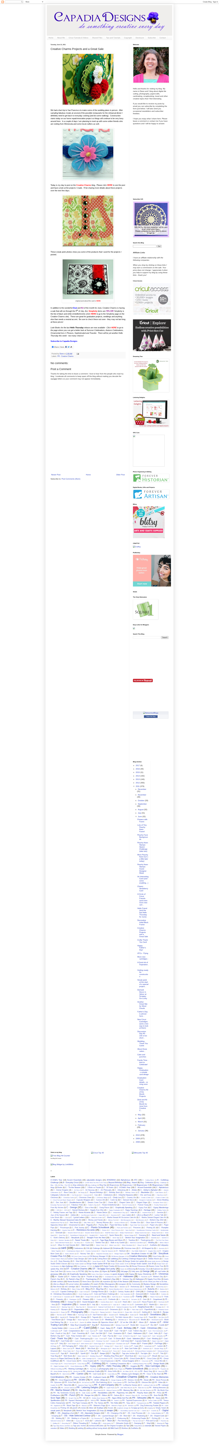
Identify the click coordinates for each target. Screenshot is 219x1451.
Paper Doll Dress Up (67, 1358)
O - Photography (75, 1312)
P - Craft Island (123, 1341)
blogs (52, 1187)
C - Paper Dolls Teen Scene (136, 1225)
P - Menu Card (65, 1348)
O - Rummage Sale (82, 1315)
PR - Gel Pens (129, 1382)
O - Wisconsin (131, 1319)
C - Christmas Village (100, 1197)
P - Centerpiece (86, 1341)
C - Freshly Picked (157, 1205)
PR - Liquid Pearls (109, 1387)
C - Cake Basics (158, 1192)
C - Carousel (85, 1195)
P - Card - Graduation (114, 1333)
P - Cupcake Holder (139, 1341)
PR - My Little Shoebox (144, 1390)
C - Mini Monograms (124, 1220)
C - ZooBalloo (152, 1245)
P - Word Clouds (141, 1356)
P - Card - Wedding (151, 1339)
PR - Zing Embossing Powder (147, 1405)
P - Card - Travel (98, 1338)
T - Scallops (93, 1423)
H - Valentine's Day (107, 1279)
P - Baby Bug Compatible (77, 1325)
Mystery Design (149, 1284)
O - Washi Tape (80, 1319)
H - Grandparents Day (110, 1276)
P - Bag (92, 1325)
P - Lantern (158, 1346)
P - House (115, 1346)
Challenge (96, 1248)
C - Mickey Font (111, 1220)
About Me (61, 38)
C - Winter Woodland (125, 1245)
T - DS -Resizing (94, 1418)
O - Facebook (125, 1296)
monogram (122, 1284)
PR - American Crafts (91, 1371)
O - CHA (136, 1291)
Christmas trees (130, 1248)
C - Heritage (146, 1210)
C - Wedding (149, 1243)
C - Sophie (100, 1235)
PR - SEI (82, 1398)
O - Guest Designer (87, 1302)
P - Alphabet (151, 1322)
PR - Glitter (158, 1382)
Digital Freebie (109, 1266)
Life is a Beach (59, 1284)
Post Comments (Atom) (71, 479)
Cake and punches (141, 1056)
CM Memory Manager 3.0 (98, 1256)
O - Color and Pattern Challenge (103, 1294)
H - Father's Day (74, 1277)
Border (59, 1187)
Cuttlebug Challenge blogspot (132, 1259)
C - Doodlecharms (73, 1202)
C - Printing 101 (149, 1228)
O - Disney (103, 1297)
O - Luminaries (137, 1304)
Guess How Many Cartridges (100, 1274)
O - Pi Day (91, 1312)
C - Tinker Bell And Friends (61, 1242)
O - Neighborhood (142, 1307)
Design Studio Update (77, 1263)
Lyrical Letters (74, 1284)
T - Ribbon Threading (78, 1423)
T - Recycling (64, 1423)
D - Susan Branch (95, 1261)
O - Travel (149, 1317)
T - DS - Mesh (122, 1416)
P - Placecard (104, 1351)
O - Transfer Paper (137, 1317)
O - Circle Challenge (82, 1294)
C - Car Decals (74, 1195)
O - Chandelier (161, 1291)
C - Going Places (103, 1207)
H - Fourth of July (91, 1277)
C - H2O (64, 1210)
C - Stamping (141, 1235)
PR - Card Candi (95, 1374)
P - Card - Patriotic (91, 1336)
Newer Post (55, 475)
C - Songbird (91, 1235)
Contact (163, 38)
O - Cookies (162, 1294)
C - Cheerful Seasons (124, 1195)
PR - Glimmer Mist (145, 1382)
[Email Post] (77, 354)
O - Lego (113, 1304)
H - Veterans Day (126, 1279)
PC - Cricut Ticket (66, 1363)
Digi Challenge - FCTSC (84, 1266)
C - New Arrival (72, 1222)
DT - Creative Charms (76, 1269)
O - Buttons (161, 1289)
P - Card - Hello (152, 1333)
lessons (136, 1281)
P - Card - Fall (117, 1331)
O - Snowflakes (153, 1314)
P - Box (151, 1325)
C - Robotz (103, 1230)
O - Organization (78, 1309)
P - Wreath (153, 1356)
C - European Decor (157, 1202)
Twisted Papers (160, 1426)
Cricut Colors (157, 1256)
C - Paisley (100, 1225)
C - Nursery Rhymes (101, 1222)
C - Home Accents (83, 1212)
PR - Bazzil (158, 1371)
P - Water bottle (80, 1356)
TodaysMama (138, 1425)
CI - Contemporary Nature (72, 1251)
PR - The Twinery (97, 1403)
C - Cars (95, 1195)
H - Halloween (126, 1276)
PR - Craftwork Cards (97, 1377)
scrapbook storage (122, 1408)
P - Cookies (112, 1341)
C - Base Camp (67, 1192)
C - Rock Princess (115, 1230)
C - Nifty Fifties (86, 1222)
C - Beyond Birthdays (95, 1192)
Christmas (117, 1248)
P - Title (160, 1353)
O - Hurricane (160, 1302)
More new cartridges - (142, 958)
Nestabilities (163, 1284)
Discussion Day (123, 1266)
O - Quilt (154, 1312)
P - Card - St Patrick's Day (124, 1336)
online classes (92, 1322)
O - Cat (109, 1292)
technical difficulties (96, 1426)
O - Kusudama (103, 1304)
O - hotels (134, 1302)
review (83, 1408)
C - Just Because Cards (86, 1215)
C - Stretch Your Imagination (133, 1238)
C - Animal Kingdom (60, 1190)
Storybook (67, 1410)
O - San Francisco (97, 1315)
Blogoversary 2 (127, 1185)
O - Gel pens (133, 1299)
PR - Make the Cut (140, 1387)
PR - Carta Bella (109, 1374)
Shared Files (97, 38)
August (141, 809)
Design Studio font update (134, 1261)
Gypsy (131, 1274)
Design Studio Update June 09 (142, 1264)
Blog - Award (132, 1182)
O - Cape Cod (81, 1291)
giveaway (54, 1274)
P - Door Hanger (71, 1343)
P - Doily (60, 1343)
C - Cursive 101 (99, 1200)
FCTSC (81, 1271)
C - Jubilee (72, 1215)
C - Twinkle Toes (99, 1243)
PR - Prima (157, 1393)
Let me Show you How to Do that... (155, 1281)
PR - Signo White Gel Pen (118, 1398)
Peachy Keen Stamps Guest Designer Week (142, 868)
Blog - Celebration (146, 1182)
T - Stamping (136, 1423)
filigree (104, 1271)
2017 (138, 765)
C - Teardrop (130, 1240)
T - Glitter (67, 1421)
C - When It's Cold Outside (65, 1245)
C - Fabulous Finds (76, 1205)
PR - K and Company (104, 1385)
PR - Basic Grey (146, 1371)
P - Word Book (127, 1356)
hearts (166, 1279)
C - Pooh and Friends (121, 1227)
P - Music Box (114, 1348)
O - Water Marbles (93, 1319)
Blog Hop (102, 1185)
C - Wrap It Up (139, 1245)
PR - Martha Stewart (60, 1390)
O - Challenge (149, 1292)
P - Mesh (76, 1348)
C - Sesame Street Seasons (91, 1232)
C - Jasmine (158, 1212)
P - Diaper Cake (155, 1341)
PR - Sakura (114, 1395)
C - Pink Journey (78, 1228)
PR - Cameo (77, 1374)
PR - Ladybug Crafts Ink (147, 1385)
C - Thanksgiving (144, 1240)
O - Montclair (89, 1307)
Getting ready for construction (142, 973)
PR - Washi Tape (69, 1405)
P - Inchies (125, 1346)
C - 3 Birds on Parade (93, 1187)
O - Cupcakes (66, 1296)
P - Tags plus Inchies (127, 1353)
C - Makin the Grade (95, 1217)
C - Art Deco (76, 1190)
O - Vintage (68, 1320)
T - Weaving (158, 1423)
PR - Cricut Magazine (63, 1380)
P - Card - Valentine (132, 1338)
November (142, 795)
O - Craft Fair (55, 1296)
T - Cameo (142, 1410)
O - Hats (114, 1302)
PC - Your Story (92, 1369)
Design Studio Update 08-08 (97, 1264)
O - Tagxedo (93, 1317)
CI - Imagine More (151, 1251)
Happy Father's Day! (141, 948)
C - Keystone (113, 1215)
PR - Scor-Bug (142, 1395)
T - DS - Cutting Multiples (153, 1413)
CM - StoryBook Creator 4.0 (138, 1254)
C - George (71, 1207)
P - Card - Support (141, 1336)
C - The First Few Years (160, 1240)
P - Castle (75, 1341)
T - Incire (86, 1421)
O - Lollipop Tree (124, 1304)
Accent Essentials (74, 1180)
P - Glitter (80, 1346)
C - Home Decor (100, 1212)
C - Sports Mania (113, 1235)
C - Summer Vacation (63, 1240)
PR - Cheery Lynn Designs (128, 1374)
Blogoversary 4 (158, 1185)
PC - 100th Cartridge (85, 1358)
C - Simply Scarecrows (140, 1232)
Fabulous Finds (70, 1271)
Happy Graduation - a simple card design (143, 1071)
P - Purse (114, 1351)
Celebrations (78, 1248)
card (63, 1247)
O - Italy (92, 1304)
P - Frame (144, 1343)
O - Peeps (62, 1312)
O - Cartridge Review (96, 1292)
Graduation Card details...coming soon (142, 1081)
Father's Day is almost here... (142, 1014)
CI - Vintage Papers (117, 1253)
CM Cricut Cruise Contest (79, 1256)
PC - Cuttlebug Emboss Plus (138, 1363)
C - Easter (109, 1202)
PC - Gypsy (90, 1366)
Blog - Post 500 (65, 1185)
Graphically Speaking (78, 1274)
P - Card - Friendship (77, 1333)
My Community (134, 1284)
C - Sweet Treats (79, 1240)
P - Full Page (157, 1343)
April (140, 1118)
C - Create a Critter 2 (159, 1197)
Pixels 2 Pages (118, 1369)
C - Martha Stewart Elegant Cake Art (152, 1217)
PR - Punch (69, 1395)
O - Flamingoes (72, 1299)
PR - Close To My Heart (152, 1374)
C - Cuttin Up (112, 1200)
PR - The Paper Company (78, 1403)
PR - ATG (134, 1371)
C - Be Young (80, 1192)
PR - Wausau (82, 1405)
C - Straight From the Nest (95, 1238)
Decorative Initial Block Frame (142, 922)
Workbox (125, 1428)
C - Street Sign (114, 1237)
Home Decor (87, 1281)
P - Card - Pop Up (106, 1336)
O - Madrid (150, 1304)
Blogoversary (114, 1185)
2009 (138, 1138)
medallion (86, 1284)
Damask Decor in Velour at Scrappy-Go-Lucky (142, 994)
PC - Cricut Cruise (69, 1361)
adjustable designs (94, 1180)
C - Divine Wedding (161, 1200)
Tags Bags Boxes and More (61, 1425)
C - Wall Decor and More (135, 1242)
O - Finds (165, 1297)
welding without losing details (96, 1428)
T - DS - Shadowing (138, 1416)
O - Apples (147, 1287)
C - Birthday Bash (113, 1192)
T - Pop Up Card (136, 1421)
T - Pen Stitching (121, 1421)
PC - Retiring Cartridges (74, 1369)
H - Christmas (161, 1274)
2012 (138, 783)
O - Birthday (62, 1289)
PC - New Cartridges (150, 1366)
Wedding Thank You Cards (142, 1043)
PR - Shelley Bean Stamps (97, 1398)
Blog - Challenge (161, 1182)
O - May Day (77, 1307)
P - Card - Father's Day (134, 1331)
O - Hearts (124, 1302)
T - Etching (153, 1418)
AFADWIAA (111, 1180)
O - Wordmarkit (154, 1319)
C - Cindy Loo (115, 1197)
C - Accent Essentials (143, 1187)
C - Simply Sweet (154, 1232)
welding (80, 1428)
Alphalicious (125, 1180)
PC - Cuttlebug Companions (116, 1364)
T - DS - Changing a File (113, 1413)
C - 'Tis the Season (73, 1187)
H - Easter (59, 1277)
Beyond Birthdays (115, 1182)
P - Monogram (102, 1348)
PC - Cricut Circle (133, 1358)
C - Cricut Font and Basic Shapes (61, 1200)
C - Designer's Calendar (144, 1200)
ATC (136, 1180)
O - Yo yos (70, 1322)
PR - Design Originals (115, 1380)
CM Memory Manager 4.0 (119, 1256)
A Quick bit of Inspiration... (143, 964)
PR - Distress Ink (130, 1380)
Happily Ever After (154, 1279)
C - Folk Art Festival (126, 1205)
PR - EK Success (84, 1382)
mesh (95, 1284)
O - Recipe (164, 1312)
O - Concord (138, 1294)
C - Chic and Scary (144, 1195)
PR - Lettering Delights (87, 1387)
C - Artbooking (120, 1190)
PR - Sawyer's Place (128, 1395)
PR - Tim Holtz (112, 1403)
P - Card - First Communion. (155, 1331)
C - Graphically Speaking (122, 1207)
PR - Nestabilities (100, 1393)
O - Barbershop (159, 1286)
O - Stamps (71, 1317)
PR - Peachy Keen (140, 1393)
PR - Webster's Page (97, 1405)
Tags (166, 1423)
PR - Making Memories (157, 1388)
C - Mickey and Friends (94, 1220)
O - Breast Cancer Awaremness (132, 1289)
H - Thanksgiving (89, 1279)
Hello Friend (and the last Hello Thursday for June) (142, 912)
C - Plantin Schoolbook (98, 1227)
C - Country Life (130, 1197)
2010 (138, 1135)
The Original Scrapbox (115, 1426)
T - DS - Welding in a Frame (75, 1418)
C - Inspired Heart (145, 1212)
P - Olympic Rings (157, 1348)
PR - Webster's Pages (115, 1405)
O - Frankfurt (98, 1299)
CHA (87, 1248)
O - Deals (76, 1297)
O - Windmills (120, 1319)
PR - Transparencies (140, 1403)
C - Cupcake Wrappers (82, 1200)
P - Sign (61, 1353)
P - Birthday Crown (119, 1325)
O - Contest (151, 1294)
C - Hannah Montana (77, 1210)
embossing (131, 1269)
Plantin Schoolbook (134, 1368)
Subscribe (152, 38)
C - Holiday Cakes (160, 1210)
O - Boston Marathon (113, 1289)
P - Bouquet (141, 1325)
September (142, 804)
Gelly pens (135, 1271)
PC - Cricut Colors (150, 1358)
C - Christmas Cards (67, 1197)
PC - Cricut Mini (156, 1361)
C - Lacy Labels (125, 1215)
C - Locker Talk (157, 1215)
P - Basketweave (104, 1325)
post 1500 (152, 1369)
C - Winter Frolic (99, 1245)
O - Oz (123, 1309)
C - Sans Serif (127, 1230)
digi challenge (67, 1266)
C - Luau (65, 1217)
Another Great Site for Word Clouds (142, 1005)
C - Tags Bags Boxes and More (109, 1240)
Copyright (128, 38)
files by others (94, 1271)
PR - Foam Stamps (116, 1382)
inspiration (106, 1281)
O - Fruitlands (110, 1299)
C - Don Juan (58, 1202)
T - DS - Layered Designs (105, 1416)
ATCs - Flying (142, 953)
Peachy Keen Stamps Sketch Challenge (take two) (142, 847)
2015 (138, 772)
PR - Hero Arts (65, 1385)
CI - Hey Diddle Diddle (136, 1251)
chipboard (106, 1248)
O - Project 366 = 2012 (130, 1312)
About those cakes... (142, 1050)
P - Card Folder (64, 1341)
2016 (138, 769)
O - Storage (82, 1317)
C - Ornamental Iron (73, 1225)
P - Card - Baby (104, 1328)
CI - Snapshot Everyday (101, 1253)
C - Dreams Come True (93, 1202)
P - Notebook (145, 1348)
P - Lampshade (147, 1346)
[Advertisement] (88, 454)
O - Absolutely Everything (88, 1287)
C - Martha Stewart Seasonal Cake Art (66, 1220)
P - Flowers (132, 1343)
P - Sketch (71, 1353)
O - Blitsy (86, 1289)
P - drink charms (84, 1343)
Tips (128, 1426)
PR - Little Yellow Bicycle (124, 1387)
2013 (138, 779)
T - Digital (163, 1410)
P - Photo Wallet (79, 1351)
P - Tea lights (143, 1353)
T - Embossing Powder (137, 1418)
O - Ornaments (112, 1309)
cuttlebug (114, 1259)
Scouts (110, 1408)
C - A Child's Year (124, 1187)
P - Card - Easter (102, 1331)
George (146, 1271)
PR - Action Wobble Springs (59, 1371)
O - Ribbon (69, 1315)
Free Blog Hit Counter (56, 1158)
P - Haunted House (93, 1346)
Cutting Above (102, 1259)
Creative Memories (138, 1256)
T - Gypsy (77, 1421)
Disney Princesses (139, 1266)
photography (104, 1369)
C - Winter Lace (112, 1245)
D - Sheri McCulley (80, 1261)
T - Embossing (120, 1418)
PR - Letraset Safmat (67, 1387)
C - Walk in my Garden (116, 1243)
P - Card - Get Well (95, 1333)
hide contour (58, 1281)
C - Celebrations (107, 1195)
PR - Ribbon (102, 1395)
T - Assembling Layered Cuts (127, 1410)
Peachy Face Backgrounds (142, 837)
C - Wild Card (83, 1245)
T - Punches (162, 1421)
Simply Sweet (161, 1408)
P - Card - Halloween (133, 1333)
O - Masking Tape (65, 1307)
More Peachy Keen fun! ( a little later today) (142, 858)
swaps (110, 1410)
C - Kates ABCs (101, 1215)
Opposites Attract (107, 1322)
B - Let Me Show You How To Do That (94, 1182)
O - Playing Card (102, 1312)
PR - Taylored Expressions (132, 1400)
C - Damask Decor (127, 1200)
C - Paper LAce (153, 1225)
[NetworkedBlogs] (150, 713)
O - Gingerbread (156, 1299)
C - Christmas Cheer (83, 1197)
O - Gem (143, 1299)
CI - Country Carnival (89, 1251)
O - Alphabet (121, 1286)
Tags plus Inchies (79, 1426)
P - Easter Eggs (96, 1343)
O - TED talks (105, 1317)
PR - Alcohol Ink (75, 1371)
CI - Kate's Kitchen (68, 1253)
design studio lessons (154, 1261)
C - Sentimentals (163, 1230)
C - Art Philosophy (105, 1190)
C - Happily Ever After (96, 1210)
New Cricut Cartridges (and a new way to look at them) (142, 1023)
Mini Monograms (108, 1284)
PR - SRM (90, 1400)
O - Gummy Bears (104, 1302)
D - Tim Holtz (109, 1261)
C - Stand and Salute (157, 1235)
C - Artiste (133, 1190)
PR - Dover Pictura (159, 1380)
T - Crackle (152, 1410)
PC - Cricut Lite (143, 1361)
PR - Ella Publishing (99, 1382)
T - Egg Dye (107, 1418)
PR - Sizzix (156, 1398)
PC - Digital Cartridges (58, 1366)
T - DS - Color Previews (134, 1413)
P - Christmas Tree (100, 1341)
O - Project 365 (115, 1312)
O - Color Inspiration (124, 1294)
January (141, 1131)
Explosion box (158, 1269)
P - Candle (160, 1325)
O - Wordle (142, 1320)
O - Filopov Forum (153, 1296)
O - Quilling (143, 1312)
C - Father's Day (91, 1205)
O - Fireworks (58, 1299)
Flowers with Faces (142, 820)
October (141, 800)
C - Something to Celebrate (76, 1235)
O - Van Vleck (160, 1317)
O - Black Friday (75, 1289)
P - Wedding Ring (93, 1356)
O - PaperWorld (147, 1309)
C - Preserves (136, 1228)
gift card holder (160, 1271)
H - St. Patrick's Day (71, 1279)
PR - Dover (144, 1380)
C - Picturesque (63, 1228)
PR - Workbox (129, 1405)
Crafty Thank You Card (142, 941)
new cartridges (70, 1287)
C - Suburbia (153, 1237)
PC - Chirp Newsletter (101, 1358)
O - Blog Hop (98, 1289)
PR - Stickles (101, 1400)
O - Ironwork (81, 1304)
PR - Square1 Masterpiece (74, 1400)
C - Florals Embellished (108, 1205)
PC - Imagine (131, 1366)
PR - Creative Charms (65, 356)
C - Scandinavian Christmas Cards (145, 1230)
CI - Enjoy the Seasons (106, 1251)
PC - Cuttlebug (94, 1363)
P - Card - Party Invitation (73, 1336)
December (142, 789)
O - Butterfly (149, 1289)
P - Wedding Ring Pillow (110, 1356)
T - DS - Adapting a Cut (64, 1413)
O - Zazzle (80, 1322)
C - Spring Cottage (128, 1235)
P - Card (84, 1327)
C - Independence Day (118, 1212)
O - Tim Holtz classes (120, 1317)
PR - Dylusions (56, 1382)
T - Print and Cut (149, 1421)
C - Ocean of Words (118, 1222)
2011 (138, 786)
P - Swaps (101, 1353)
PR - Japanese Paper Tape (83, 1385)
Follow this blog (150, 716)
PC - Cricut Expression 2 (106, 1361)
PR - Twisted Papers (157, 1403)
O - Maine (160, 1304)
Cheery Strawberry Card (142, 888)
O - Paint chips (134, 1309)
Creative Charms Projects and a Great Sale (142, 932)
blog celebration (79, 1185)
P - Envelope (108, 1343)
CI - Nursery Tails (83, 1254)
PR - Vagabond (55, 1405)
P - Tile (153, 1353)
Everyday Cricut (144, 1269)
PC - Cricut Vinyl (79, 1363)
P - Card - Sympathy (156, 1336)
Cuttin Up (90, 1259)
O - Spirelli (61, 1317)
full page (124, 1271)
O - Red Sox (58, 1315)
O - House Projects (146, 1302)
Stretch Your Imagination (86, 1410)
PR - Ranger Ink (87, 1395)
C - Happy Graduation (113, 1210)
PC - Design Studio (157, 1363)
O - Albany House (107, 1287)
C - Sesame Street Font (72, 1232)
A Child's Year (56, 1180)
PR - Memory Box (126, 1390)
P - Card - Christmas (147, 1328)
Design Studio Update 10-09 (119, 1263)
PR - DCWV (79, 1380)
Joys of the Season (121, 1281)
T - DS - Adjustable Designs (89, 1413)
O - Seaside (110, 1315)
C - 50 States (109, 1187)
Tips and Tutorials (113, 38)
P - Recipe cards (125, 1351)
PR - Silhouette (139, 1398)
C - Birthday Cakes (129, 1192)
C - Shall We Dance (109, 1232)
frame (113, 1271)
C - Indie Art (132, 1212)
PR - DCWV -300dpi (97, 1380)
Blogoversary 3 (143, 1185)
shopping (150, 1408)
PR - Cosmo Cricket (77, 1377)
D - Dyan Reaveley (63, 1261)
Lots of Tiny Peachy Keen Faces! (142, 828)
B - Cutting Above (148, 1180)
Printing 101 (64, 1408)
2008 (138, 1142)
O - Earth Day (114, 1296)
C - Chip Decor (159, 1195)
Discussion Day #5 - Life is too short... (142, 1034)
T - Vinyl (147, 1423)
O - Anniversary (133, 1287)
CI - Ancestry (160, 1248)
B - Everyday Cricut (70, 1182)
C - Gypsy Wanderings (159, 1207)
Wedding (72, 1428)
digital (97, 1266)
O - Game (122, 1299)
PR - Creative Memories (156, 1377)
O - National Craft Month (103, 1307)
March (140, 1122)
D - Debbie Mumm (152, 1259)
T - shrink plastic (106, 1423)
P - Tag (112, 1353)
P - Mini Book (90, 1348)
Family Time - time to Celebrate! (142, 1062)
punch (74, 1408)
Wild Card (114, 1428)
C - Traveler (86, 1242)
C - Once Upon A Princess (153, 1222)
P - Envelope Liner (120, 1343)
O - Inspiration (65, 1304)
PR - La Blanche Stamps (128, 1385)
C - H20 (56, 1210)
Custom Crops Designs (75, 1259)
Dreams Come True (156, 1266)
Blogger (120, 1434)
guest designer (119, 1274)
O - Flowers (84, 1299)
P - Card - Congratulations (70, 1331)
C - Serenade (57, 1233)
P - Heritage (106, 1346)
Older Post (120, 475)
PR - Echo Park (70, 1382)
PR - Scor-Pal (155, 1395)
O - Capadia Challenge (65, 1292)
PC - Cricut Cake (117, 1358)
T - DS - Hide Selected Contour (76, 1415)
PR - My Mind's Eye (161, 1390)
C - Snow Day (61, 1235)
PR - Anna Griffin (110, 1371)
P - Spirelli (81, 1353)
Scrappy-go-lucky (137, 1408)
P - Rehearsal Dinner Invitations (143, 1351)
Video (62, 1428)
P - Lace (134, 1346)
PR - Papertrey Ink (120, 1393)
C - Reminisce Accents (84, 1230)
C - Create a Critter (145, 1197)
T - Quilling (54, 1423)
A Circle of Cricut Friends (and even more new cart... (142, 899)
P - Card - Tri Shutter (113, 1339)
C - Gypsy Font (141, 1207)
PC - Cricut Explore (86, 1361)
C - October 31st (134, 1222)
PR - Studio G (115, 1400)
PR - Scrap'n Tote (70, 1398)
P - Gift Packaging (66, 1346)
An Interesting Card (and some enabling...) (143, 880)
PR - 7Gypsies (161, 1369)
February (141, 1125)
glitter (65, 1274)
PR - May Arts (80, 1390)
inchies (97, 1281)
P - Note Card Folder (130, 1348)
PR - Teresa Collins (151, 1400)
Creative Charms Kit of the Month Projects (142, 1092)
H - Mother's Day (156, 1277)
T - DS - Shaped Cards (156, 1416)
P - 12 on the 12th (124, 1322)
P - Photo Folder (66, 1351)
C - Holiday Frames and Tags (61, 1212)
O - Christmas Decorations (61, 1294)
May (140, 1115)
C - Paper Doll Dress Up (116, 1225)
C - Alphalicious (162, 1187)
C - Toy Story (76, 1242)
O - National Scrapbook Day (123, 1307)
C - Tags (92, 1240)
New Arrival (57, 1287)
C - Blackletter (143, 1192)
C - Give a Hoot (88, 1207)
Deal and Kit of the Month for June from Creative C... (142, 1105)
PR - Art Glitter (124, 1371)
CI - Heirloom (121, 1251)
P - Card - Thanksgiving (81, 1339)
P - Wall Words (66, 1356)
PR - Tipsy (126, 1403)
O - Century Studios (122, 1292)
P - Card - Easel (88, 1331)
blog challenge (92, 1185)
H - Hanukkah (143, 1276)
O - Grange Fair (70, 1302)
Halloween (140, 1279)
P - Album (140, 1322)
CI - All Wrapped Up (146, 1248)
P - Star (91, 1353)
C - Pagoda (88, 1225)
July (140, 813)
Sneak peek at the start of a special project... (142, 983)
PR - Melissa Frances (110, 1390)
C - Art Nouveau (89, 1190)
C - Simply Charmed (123, 1232)
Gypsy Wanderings (145, 1274)
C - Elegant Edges (141, 1202)
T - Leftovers (97, 1421)
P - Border (131, 1325)
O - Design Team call (89, 1296)
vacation (54, 1428)
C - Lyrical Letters (77, 1217)
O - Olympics (63, 1309)
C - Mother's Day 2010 (155, 1220)
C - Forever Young (142, 1205)
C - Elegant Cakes (123, 1202)
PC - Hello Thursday (111, 1366)
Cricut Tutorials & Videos (78, 38)
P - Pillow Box (91, 1351)
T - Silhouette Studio (121, 1423)
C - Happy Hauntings (130, 1210)
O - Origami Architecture (96, 1309)
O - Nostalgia (157, 1307)
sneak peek (55, 1410)
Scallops (100, 1408)
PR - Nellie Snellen (84, 1393)
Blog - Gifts (54, 1185)
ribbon (91, 1408)
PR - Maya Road (95, 1390)
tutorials (148, 1426)
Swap (102, 1411)
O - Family (137, 1296)
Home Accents (73, 1281)
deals (120, 1261)
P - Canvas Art (72, 1328)
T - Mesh (108, 1421)
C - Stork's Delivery (58, 1238)
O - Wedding (107, 1320)
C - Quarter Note (65, 1230)
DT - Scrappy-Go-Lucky (104, 1269)
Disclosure (140, 38)
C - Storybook (73, 1238)
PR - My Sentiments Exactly (64, 1393)
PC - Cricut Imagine (126, 1361)
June (140, 816)
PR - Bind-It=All (64, 1374)
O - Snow (140, 1315)
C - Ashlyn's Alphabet (149, 1190)
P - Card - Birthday (123, 1328)
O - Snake (131, 1315)
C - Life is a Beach (141, 1215)
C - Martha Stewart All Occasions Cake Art (120, 1217)
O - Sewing (120, 1315)
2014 (138, 776)
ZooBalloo (134, 1428)
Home (51, 38)
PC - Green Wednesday (74, 1366)
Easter (122, 1269)
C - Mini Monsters (138, 1220)
